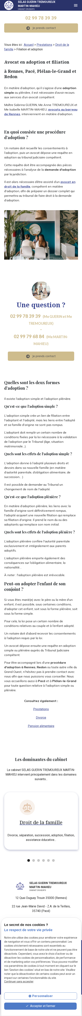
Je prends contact (44, 28)
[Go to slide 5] (48, 860)
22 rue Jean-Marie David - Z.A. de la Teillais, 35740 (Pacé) (41, 908)
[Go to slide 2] (33, 860)
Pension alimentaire (41, 726)
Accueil (29, 45)
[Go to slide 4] (43, 860)
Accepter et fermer (42, 1006)
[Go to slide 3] (38, 860)
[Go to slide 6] (53, 860)
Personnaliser (42, 996)
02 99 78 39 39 (41, 18)
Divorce (41, 717)
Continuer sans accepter (19, 981)
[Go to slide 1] (28, 860)
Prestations (44, 45)
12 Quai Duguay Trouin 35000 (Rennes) (41, 898)
